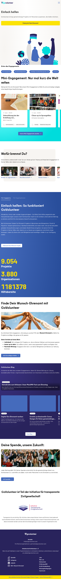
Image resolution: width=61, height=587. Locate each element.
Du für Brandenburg (44, 566)
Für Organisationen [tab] (19, 198)
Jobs (40, 557)
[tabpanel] (30, 226)
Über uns (41, 560)
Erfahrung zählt (43, 564)
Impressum (42, 571)
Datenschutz (42, 562)
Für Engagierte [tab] (6, 198)
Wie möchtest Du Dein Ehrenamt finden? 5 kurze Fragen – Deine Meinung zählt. (30, 577)
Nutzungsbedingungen (45, 568)
